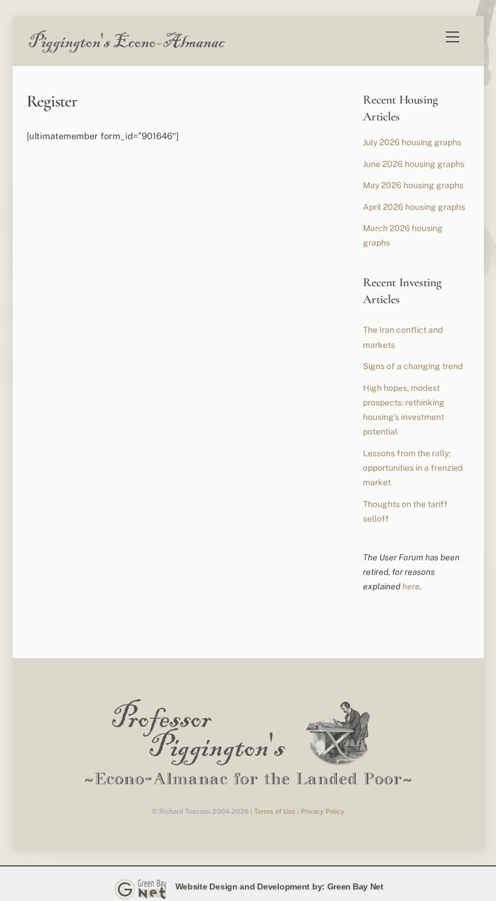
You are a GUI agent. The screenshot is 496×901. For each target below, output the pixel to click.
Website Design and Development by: (250, 886)
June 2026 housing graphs (414, 164)
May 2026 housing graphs (413, 185)
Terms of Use (274, 811)
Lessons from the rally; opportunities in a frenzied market (413, 468)
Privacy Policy (322, 811)
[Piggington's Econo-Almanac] (126, 50)
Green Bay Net (355, 886)
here (411, 586)
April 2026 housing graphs (414, 207)
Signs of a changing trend (413, 366)
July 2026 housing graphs (412, 142)
